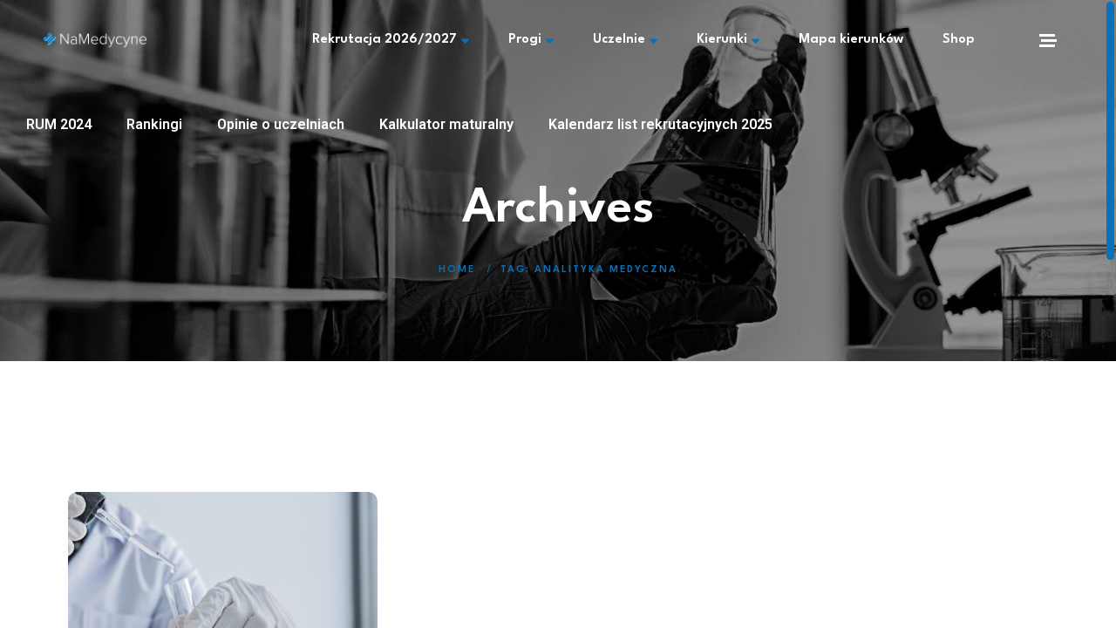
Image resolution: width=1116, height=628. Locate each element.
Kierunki (722, 39)
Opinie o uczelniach (280, 124)
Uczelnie (619, 39)
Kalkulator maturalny (446, 124)
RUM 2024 (59, 124)
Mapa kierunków (851, 39)
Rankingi (154, 124)
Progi (524, 39)
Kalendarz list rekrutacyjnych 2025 (660, 124)
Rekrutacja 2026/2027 (384, 39)
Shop (958, 39)
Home (457, 270)
